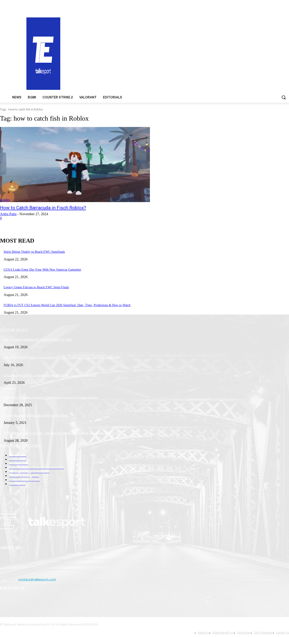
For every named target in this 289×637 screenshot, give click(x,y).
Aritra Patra (8, 214)
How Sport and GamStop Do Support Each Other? (36, 415)
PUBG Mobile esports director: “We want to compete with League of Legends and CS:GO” (62, 433)
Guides (5, 200)
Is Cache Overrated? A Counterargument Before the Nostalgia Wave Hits (50, 375)
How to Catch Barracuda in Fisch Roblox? (43, 207)
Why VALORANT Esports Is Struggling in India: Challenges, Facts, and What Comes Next (62, 357)
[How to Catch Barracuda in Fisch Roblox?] (75, 164)
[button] (283, 97)
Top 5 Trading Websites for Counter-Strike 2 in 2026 (38, 339)
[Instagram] (16, 600)
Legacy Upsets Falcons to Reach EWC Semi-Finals (36, 287)
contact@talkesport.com (37, 579)
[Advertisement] (188, 53)
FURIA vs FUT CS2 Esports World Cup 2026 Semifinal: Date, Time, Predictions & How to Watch (67, 305)
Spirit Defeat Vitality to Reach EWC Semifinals (34, 251)
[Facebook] (4, 600)
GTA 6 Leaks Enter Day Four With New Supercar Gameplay (42, 269)
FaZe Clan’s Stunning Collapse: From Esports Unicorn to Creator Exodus (51, 397)
